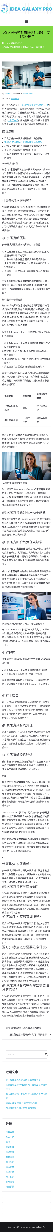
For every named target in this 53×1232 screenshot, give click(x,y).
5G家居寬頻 (12, 120)
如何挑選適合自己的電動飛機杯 (21, 1108)
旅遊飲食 (10, 1152)
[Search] (45, 1054)
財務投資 (10, 1182)
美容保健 (10, 1172)
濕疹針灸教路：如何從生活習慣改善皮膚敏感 (26, 1096)
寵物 (8, 1142)
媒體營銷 (10, 1132)
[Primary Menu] (26, 21)
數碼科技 (15, 99)
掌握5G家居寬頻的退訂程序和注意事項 (23, 142)
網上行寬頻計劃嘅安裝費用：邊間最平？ (29, 1034)
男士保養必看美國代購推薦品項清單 (23, 1080)
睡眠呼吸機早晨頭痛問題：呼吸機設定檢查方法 (26, 1087)
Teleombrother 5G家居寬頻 (34, 105)
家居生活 (10, 1137)
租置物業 (10, 1166)
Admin (8, 93)
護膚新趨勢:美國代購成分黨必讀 (21, 1103)
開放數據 (10, 1186)
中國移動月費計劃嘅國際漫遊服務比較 (22, 1028)
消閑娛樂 (10, 1161)
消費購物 (10, 1157)
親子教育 (10, 1177)
